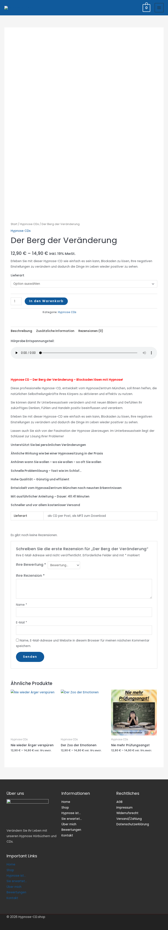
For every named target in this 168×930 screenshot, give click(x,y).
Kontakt (12, 898)
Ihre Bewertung (31, 564)
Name (21, 605)
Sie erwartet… (17, 881)
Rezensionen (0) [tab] (90, 331)
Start (14, 224)
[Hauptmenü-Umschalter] (159, 7)
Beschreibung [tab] (21, 331)
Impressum (124, 808)
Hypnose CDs (29, 224)
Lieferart (17, 275)
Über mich (14, 887)
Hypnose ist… (16, 876)
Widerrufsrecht (127, 813)
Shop (10, 870)
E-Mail (21, 622)
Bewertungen (16, 892)
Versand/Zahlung (129, 819)
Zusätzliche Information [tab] (55, 331)
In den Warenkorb (46, 301)
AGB (119, 802)
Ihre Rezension (30, 575)
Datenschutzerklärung (132, 824)
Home (11, 864)
